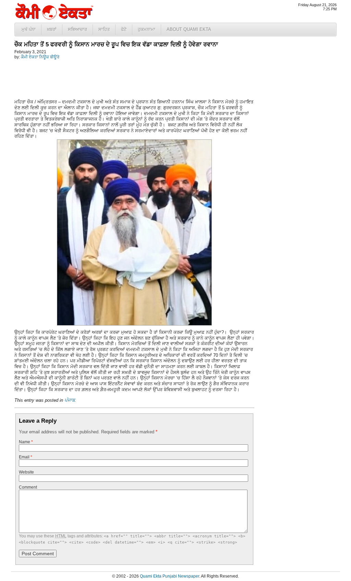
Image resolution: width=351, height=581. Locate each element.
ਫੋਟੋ (123, 29)
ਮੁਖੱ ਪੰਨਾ (29, 29)
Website (26, 472)
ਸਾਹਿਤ (104, 29)
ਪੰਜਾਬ (69, 400)
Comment (28, 487)
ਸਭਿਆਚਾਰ (77, 29)
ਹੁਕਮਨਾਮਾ (146, 29)
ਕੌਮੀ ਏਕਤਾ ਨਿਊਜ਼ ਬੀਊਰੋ (40, 57)
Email (25, 457)
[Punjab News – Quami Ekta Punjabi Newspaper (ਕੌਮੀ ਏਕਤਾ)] (53, 18)
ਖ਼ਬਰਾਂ (52, 29)
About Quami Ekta (189, 29)
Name (26, 442)
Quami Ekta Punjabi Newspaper (169, 576)
